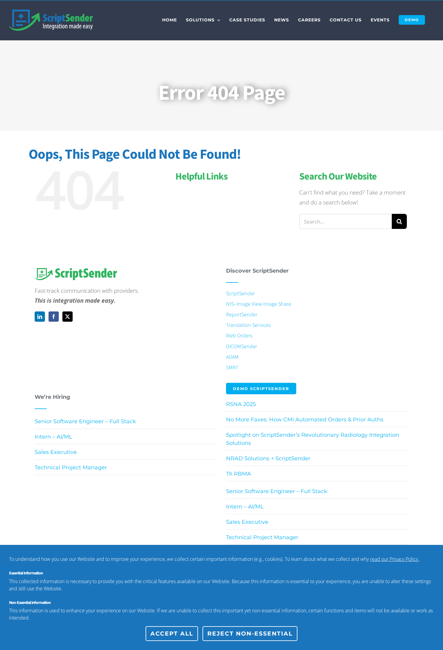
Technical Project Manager (71, 467)
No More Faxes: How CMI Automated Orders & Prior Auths (304, 419)
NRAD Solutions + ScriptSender (268, 458)
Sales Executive (56, 452)
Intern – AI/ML (53, 436)
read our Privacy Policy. (394, 559)
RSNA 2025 (241, 404)
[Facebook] (54, 316)
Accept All (171, 633)
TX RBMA (238, 473)
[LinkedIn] (40, 316)
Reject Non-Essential (250, 633)
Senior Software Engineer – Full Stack (85, 421)
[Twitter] (67, 316)
